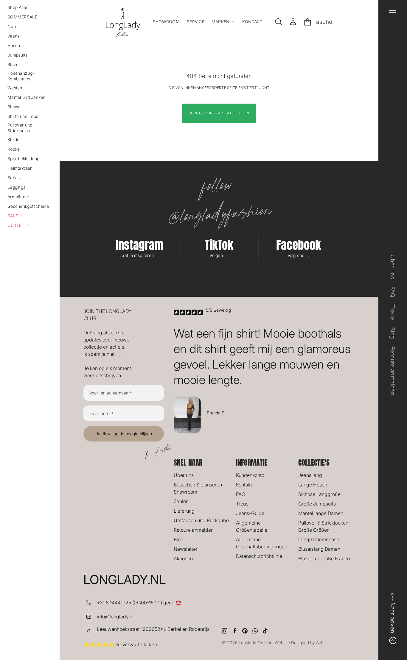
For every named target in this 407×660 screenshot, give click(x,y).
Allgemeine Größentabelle (251, 526)
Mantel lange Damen (320, 513)
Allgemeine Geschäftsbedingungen (261, 543)
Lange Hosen (312, 485)
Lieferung (184, 511)
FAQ (240, 494)
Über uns (184, 475)
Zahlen (181, 501)
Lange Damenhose (318, 539)
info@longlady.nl (115, 617)
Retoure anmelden (194, 530)
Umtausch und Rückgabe (201, 520)
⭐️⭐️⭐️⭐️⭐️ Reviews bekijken (120, 644)
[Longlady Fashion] (123, 21)
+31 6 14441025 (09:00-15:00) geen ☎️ (139, 603)
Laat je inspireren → (139, 255)
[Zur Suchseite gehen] (278, 21)
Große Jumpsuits (317, 504)
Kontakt (244, 485)
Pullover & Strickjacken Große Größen (323, 526)
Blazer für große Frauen (324, 558)
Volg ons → (299, 255)
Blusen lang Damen (319, 549)
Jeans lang (310, 475)
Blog (179, 539)
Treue (242, 504)
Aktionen (183, 558)
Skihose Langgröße (319, 494)
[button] (29, 216)
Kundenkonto (250, 475)
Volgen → (218, 255)
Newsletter (186, 549)
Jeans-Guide (250, 513)
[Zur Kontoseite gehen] (293, 21)
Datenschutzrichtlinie (259, 556)
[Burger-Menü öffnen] (392, 11)
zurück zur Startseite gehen (219, 113)
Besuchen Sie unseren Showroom (198, 488)
